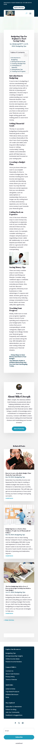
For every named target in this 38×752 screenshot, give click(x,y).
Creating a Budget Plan (19, 63)
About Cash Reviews (12, 674)
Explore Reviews (19, 7)
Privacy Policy (10, 677)
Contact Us (9, 671)
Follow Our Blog (11, 709)
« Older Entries (9, 620)
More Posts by (19, 429)
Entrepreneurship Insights (14, 656)
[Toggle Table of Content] (25, 55)
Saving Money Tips (17, 69)
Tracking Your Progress (18, 71)
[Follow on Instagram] (22, 722)
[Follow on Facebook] (15, 722)
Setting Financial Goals (18, 61)
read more (9, 498)
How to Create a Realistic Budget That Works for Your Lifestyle (18, 474)
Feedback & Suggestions (14, 715)
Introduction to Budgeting (15, 58)
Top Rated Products (12, 692)
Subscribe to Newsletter (14, 707)
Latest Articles (10, 689)
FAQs (7, 697)
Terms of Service (11, 679)
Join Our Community (12, 712)
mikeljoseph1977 (17, 44)
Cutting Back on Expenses (16, 66)
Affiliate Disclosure (12, 694)
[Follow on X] (19, 722)
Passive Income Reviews (14, 662)
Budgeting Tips (21, 46)
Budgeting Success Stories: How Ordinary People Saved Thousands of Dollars (18, 531)
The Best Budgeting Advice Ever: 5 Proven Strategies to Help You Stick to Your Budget (18, 588)
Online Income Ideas (12, 659)
